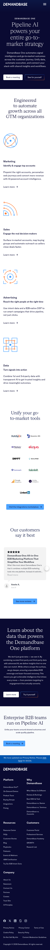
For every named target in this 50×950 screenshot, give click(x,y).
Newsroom (7, 884)
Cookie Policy (8, 932)
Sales (6, 229)
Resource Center (9, 830)
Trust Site (7, 901)
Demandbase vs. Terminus (36, 807)
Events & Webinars (10, 855)
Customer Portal (33, 830)
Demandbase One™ (10, 787)
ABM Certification (10, 859)
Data (6, 365)
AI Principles (7, 905)
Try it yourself (29, 694)
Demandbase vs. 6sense (36, 803)
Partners (6, 892)
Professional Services (35, 834)
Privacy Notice (8, 928)
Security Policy (23, 932)
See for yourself (35, 77)
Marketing (9, 161)
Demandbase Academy (35, 839)
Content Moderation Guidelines (34, 937)
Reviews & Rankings (34, 795)
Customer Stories (10, 839)
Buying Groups (9, 800)
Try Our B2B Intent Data (12, 864)
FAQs (5, 834)
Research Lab (32, 847)
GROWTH (30, 843)
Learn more (9, 186)
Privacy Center (24, 928)
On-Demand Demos (10, 791)
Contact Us (7, 888)
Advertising (10, 297)
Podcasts (6, 851)
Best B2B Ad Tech (33, 799)
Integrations (8, 804)
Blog (5, 843)
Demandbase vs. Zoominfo (33, 812)
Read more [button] (12, 574)
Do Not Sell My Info (10, 937)
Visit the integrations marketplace (24, 507)
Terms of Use (39, 928)
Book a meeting (13, 77)
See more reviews (23, 601)
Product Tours (8, 795)
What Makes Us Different (36, 791)
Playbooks (7, 847)
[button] (3, 568)
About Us (7, 880)
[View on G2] (6, 586)
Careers (6, 896)
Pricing (5, 808)
